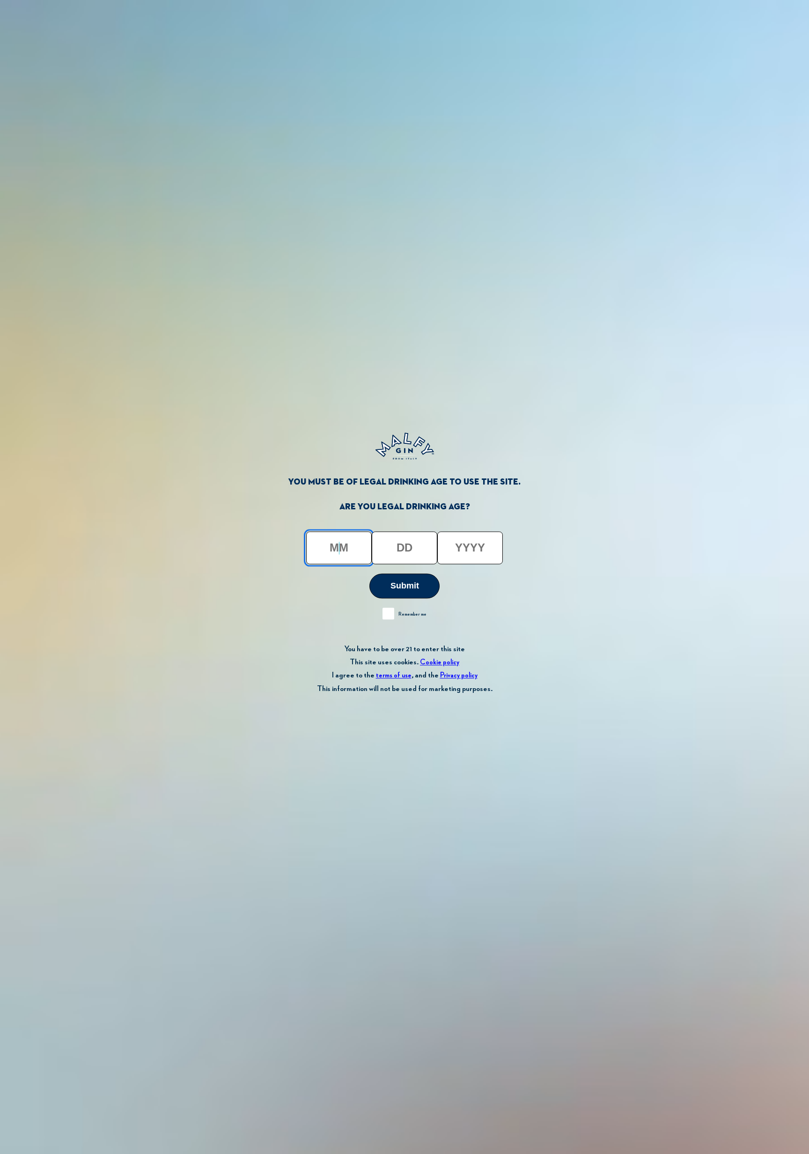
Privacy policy (459, 676)
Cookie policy (439, 663)
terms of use (394, 676)
